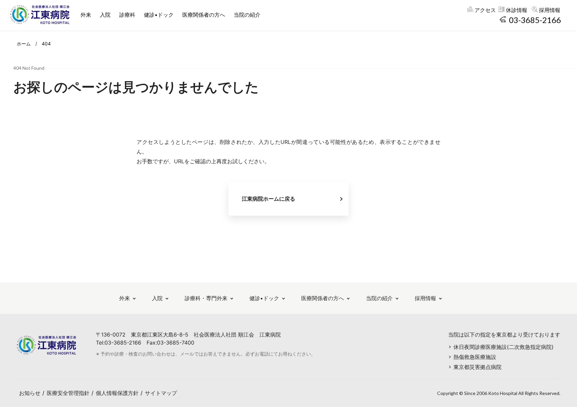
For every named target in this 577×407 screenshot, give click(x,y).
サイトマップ (161, 393)
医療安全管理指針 (68, 393)
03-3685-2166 (535, 20)
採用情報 (549, 10)
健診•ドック (159, 14)
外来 (85, 14)
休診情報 (516, 10)
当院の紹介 (247, 14)
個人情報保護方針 (117, 393)
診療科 (127, 14)
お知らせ (29, 393)
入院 (105, 14)
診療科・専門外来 (206, 298)
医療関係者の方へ (203, 14)
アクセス (485, 10)
